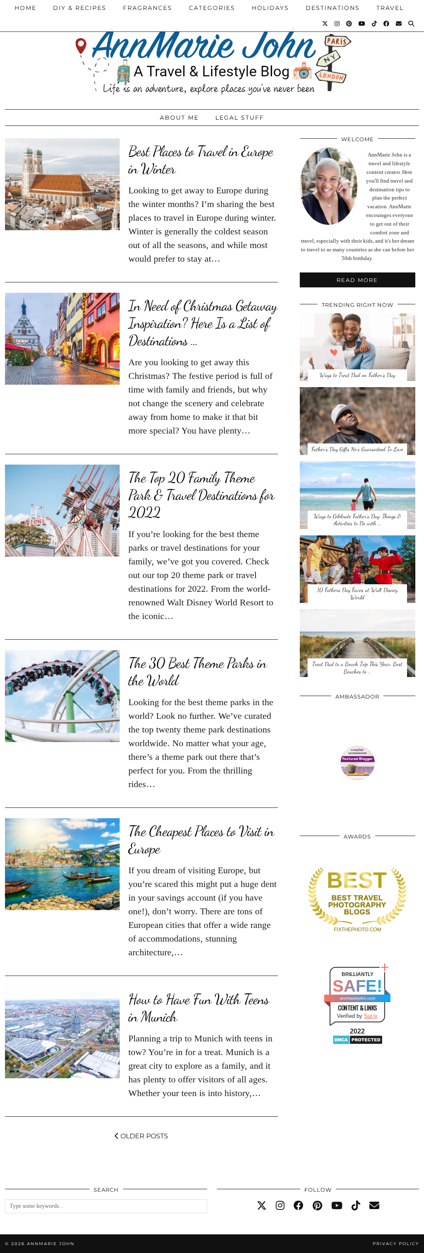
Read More (357, 280)
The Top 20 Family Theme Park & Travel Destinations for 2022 (201, 495)
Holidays (270, 8)
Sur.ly (371, 1016)
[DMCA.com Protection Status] (357, 1043)
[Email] (399, 23)
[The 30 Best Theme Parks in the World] (62, 696)
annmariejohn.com (357, 998)
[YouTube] (362, 23)
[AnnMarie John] (212, 52)
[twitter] (262, 1205)
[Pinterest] (349, 23)
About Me (179, 117)
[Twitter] (325, 23)
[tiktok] (356, 1205)
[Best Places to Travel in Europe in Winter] (62, 184)
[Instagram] (337, 23)
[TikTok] (375, 23)
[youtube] (336, 1205)
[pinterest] (317, 1205)
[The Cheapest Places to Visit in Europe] (62, 864)
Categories (212, 8)
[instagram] (280, 1205)
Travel (390, 8)
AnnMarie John (51, 1243)
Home (25, 8)
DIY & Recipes (79, 8)
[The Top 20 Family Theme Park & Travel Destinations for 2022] (62, 511)
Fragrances (147, 8)
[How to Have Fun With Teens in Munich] (62, 1032)
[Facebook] (386, 23)
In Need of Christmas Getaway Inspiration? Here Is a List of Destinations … (202, 323)
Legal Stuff (239, 117)
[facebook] (299, 1205)
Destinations (333, 8)
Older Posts (143, 1136)
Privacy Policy (396, 1243)
